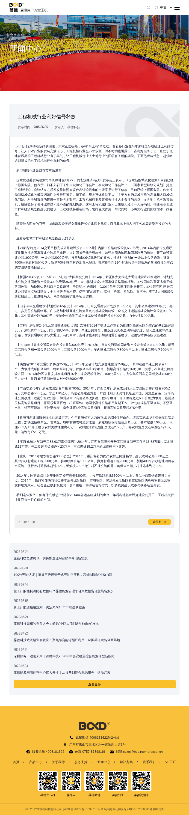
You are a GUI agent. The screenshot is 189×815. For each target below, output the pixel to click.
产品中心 (35, 762)
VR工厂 (170, 762)
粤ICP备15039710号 (87, 809)
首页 (16, 762)
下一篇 (31, 522)
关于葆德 (58, 762)
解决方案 (126, 762)
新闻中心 (103, 762)
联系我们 (149, 762)
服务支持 (80, 762)
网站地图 (158, 809)
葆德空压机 (47, 795)
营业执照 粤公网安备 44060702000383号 (126, 809)
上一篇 (22, 522)
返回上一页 (159, 522)
